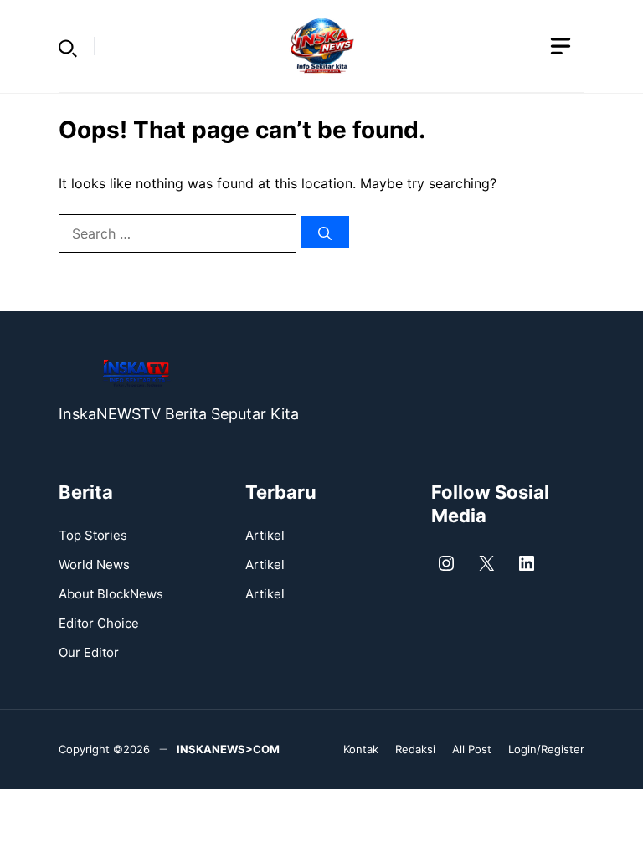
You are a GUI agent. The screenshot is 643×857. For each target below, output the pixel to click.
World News (94, 564)
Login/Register (546, 749)
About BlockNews (111, 594)
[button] (68, 46)
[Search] (325, 232)
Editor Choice (99, 623)
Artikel (265, 535)
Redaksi (415, 749)
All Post (471, 749)
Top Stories (93, 535)
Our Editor (89, 652)
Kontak (360, 749)
